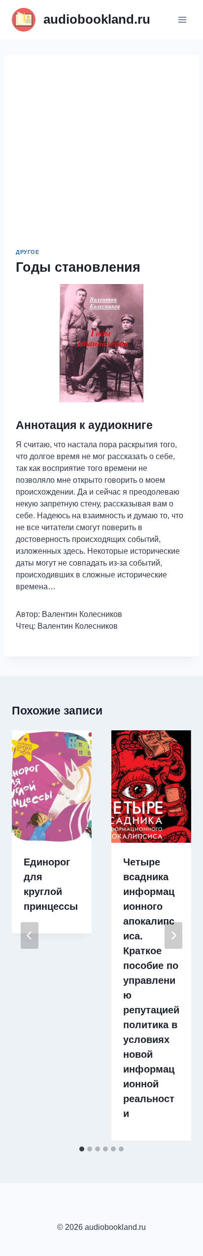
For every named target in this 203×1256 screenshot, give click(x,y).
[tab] (81, 1149)
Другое (27, 252)
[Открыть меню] (182, 19)
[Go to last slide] (29, 935)
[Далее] (173, 935)
